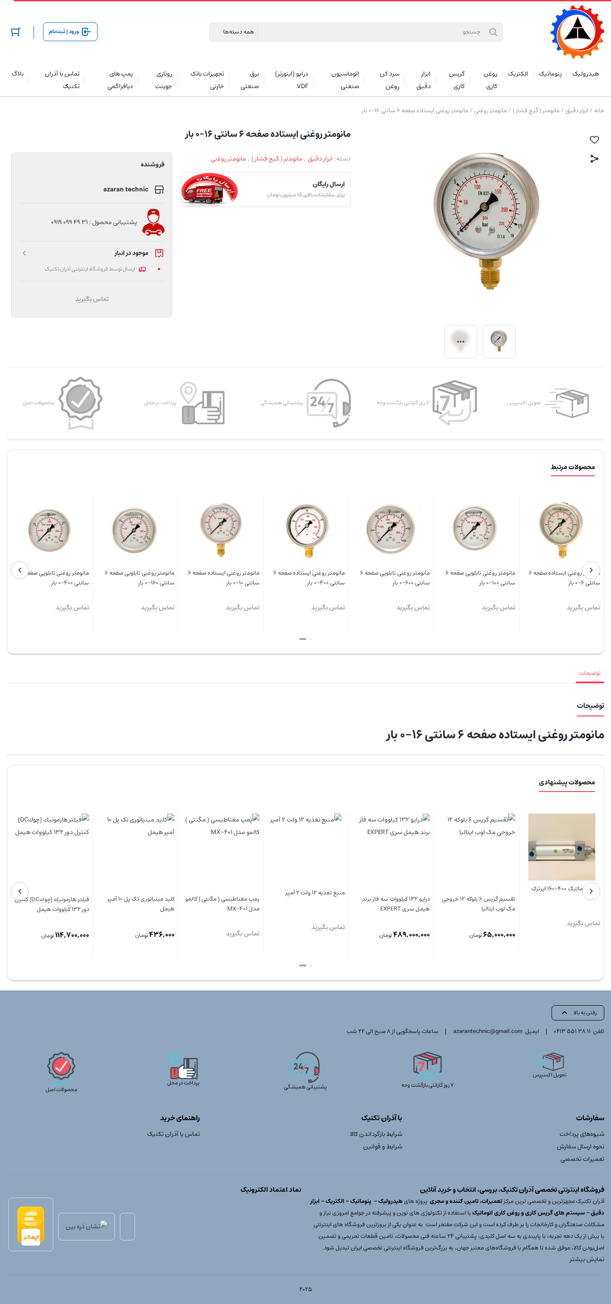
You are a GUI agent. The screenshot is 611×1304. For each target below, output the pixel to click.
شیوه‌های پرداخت (582, 1134)
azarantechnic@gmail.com (487, 1031)
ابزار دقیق (576, 111)
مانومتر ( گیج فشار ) (536, 111)
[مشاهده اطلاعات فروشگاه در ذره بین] (86, 1226)
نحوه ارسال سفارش (580, 1146)
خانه (599, 111)
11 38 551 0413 (572, 1031)
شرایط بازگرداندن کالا (376, 1134)
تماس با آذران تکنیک (173, 1134)
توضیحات (590, 673)
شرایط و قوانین (382, 1146)
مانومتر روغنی (490, 111)
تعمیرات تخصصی (582, 1159)
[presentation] (591, 570)
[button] (311, 639)
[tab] (590, 673)
